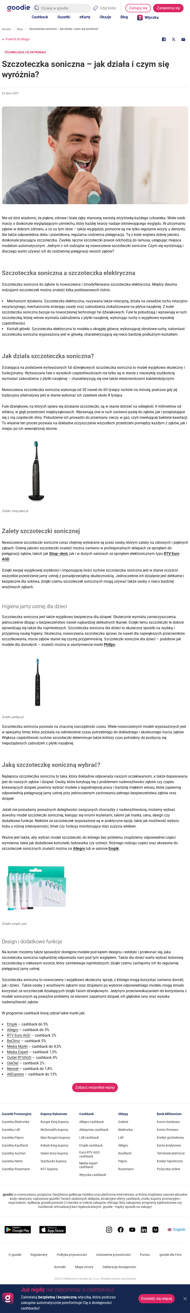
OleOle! (13, 1063)
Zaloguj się (138, 8)
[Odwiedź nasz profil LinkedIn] (144, 1229)
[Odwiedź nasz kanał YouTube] (132, 1229)
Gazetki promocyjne (17, 1114)
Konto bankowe (168, 1122)
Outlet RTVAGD (19, 1057)
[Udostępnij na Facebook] (163, 39)
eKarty (84, 17)
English (179, 1229)
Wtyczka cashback (92, 1175)
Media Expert (17, 1052)
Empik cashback (91, 1145)
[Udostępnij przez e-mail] (183, 39)
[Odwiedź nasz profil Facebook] (121, 1229)
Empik (12, 1024)
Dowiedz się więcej (156, 1298)
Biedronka (125, 1130)
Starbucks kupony (53, 1161)
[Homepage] (18, 8)
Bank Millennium (169, 1114)
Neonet (13, 1068)
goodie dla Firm (170, 1255)
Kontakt (60, 1267)
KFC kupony (49, 1169)
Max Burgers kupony (55, 1137)
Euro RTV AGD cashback (89, 1154)
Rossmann (126, 1169)
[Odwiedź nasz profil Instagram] (109, 1229)
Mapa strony (84, 1267)
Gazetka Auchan (14, 1153)
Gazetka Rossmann (16, 1169)
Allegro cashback (91, 1122)
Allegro (12, 1030)
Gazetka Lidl (11, 1130)
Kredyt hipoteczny (170, 1161)
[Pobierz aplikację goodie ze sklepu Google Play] (18, 1229)
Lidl (120, 1137)
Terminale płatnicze (171, 1153)
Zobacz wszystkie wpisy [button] (95, 1087)
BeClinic (13, 1041)
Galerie (123, 1122)
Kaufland (124, 1153)
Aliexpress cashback (93, 1130)
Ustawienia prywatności (113, 1255)
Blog (124, 17)
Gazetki (63, 17)
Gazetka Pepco (13, 1137)
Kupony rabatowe (54, 1114)
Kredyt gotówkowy (170, 1137)
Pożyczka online (168, 1169)
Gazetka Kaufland (15, 1145)
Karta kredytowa (169, 1145)
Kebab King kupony (54, 1145)
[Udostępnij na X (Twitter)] (173, 39)
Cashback (40, 17)
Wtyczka (152, 17)
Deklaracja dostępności (119, 1267)
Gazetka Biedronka (15, 1122)
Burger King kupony (55, 1122)
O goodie (15, 1255)
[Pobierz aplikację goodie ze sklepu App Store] (53, 1229)
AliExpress (15, 1074)
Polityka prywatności (72, 1255)
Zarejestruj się (168, 8)
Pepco (122, 1161)
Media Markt (17, 1046)
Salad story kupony (54, 1153)
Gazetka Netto (12, 1161)
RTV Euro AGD (18, 1035)
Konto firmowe (167, 1130)
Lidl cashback (89, 1137)
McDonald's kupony (54, 1130)
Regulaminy (39, 1255)
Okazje (105, 17)
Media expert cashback (88, 1165)
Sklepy (123, 1114)
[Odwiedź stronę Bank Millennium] (155, 1229)
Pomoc (145, 1255)
